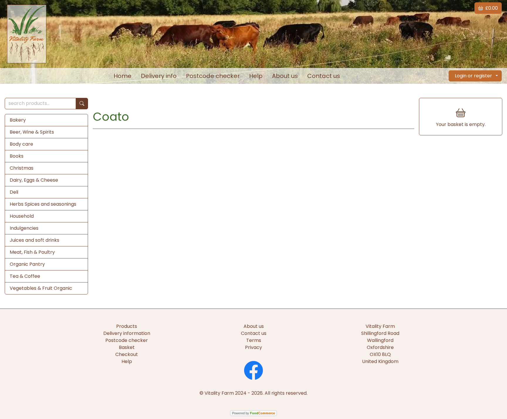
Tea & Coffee (25, 276)
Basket (127, 347)
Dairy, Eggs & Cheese (34, 180)
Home (122, 76)
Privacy (253, 347)
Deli (14, 192)
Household (22, 216)
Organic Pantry (27, 264)
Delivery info (159, 76)
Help (256, 76)
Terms (253, 340)
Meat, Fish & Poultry (32, 252)
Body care (21, 144)
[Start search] (82, 103)
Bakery (18, 120)
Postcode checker (213, 76)
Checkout (126, 354)
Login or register (473, 75)
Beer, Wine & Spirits (32, 132)
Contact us (323, 76)
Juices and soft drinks (34, 240)
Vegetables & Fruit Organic (41, 288)
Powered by (253, 413)
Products (126, 326)
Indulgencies (24, 228)
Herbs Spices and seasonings (43, 204)
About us (285, 76)
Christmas (21, 168)
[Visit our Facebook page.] (253, 370)
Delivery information (126, 333)
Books (16, 156)
